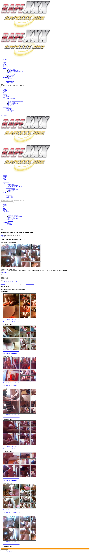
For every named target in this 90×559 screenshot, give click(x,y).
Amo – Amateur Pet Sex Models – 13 (11, 509)
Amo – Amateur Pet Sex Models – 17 (11, 382)
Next (5, 236)
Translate (10, 551)
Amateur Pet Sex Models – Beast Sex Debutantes (11, 281)
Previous (2, 236)
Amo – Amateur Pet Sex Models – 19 (11, 319)
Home (2, 235)
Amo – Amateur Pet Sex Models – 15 (11, 446)
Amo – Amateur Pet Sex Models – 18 (11, 351)
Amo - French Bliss (30, 284)
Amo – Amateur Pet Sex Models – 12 (11, 541)
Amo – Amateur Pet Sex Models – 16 (11, 414)
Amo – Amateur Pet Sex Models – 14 (11, 478)
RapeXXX (3, 284)
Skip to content (4, 115)
